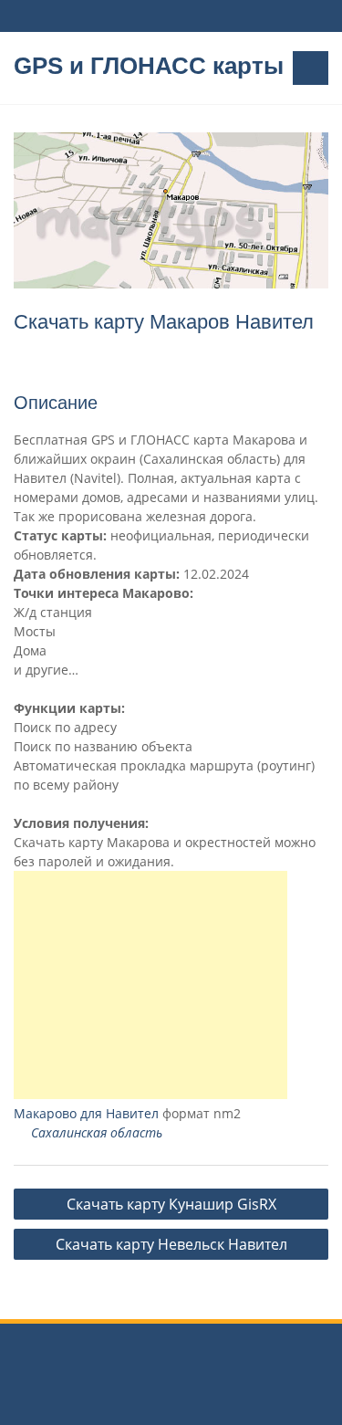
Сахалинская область (96, 1132)
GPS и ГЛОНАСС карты (149, 65)
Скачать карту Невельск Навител (171, 1244)
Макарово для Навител (86, 1113)
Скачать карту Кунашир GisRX (171, 1204)
